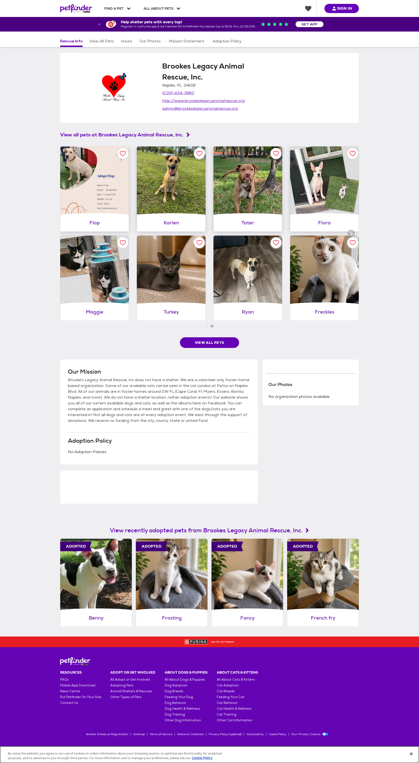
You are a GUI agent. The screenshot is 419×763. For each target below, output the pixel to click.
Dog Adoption (176, 685)
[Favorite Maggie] (123, 242)
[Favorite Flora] (352, 153)
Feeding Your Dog (179, 697)
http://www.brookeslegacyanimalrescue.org (203, 100)
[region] (209, 754)
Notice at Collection (190, 734)
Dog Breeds (174, 691)
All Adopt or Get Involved (130, 679)
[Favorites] (308, 8)
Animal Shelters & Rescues (131, 691)
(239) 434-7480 (178, 92)
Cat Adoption (228, 685)
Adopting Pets (121, 685)
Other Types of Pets (126, 697)
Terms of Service (161, 734)
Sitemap (139, 734)
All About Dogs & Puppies (185, 679)
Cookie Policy (277, 734)
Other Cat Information (234, 720)
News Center (70, 691)
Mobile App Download (77, 685)
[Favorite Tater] (276, 153)
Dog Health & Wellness (182, 709)
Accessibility (255, 734)
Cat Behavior (227, 703)
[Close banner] (99, 24)
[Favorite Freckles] (352, 242)
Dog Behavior (175, 703)
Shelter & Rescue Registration (107, 734)
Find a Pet (114, 8)
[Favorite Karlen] (199, 153)
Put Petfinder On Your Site (80, 697)
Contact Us (69, 703)
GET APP (309, 24)
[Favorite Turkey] (199, 242)
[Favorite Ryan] (276, 242)
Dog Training (175, 714)
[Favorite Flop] (123, 153)
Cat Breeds (226, 691)
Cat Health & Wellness (234, 709)
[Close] (411, 754)
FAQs (64, 679)
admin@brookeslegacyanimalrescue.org (200, 108)
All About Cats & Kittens (236, 679)
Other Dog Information (183, 720)
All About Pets (158, 8)
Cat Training (226, 714)
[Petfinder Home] (76, 8)
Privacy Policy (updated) (225, 734)
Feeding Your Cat (230, 697)
